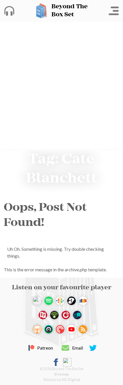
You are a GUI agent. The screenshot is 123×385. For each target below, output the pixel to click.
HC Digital (71, 379)
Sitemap (61, 374)
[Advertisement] (61, 86)
